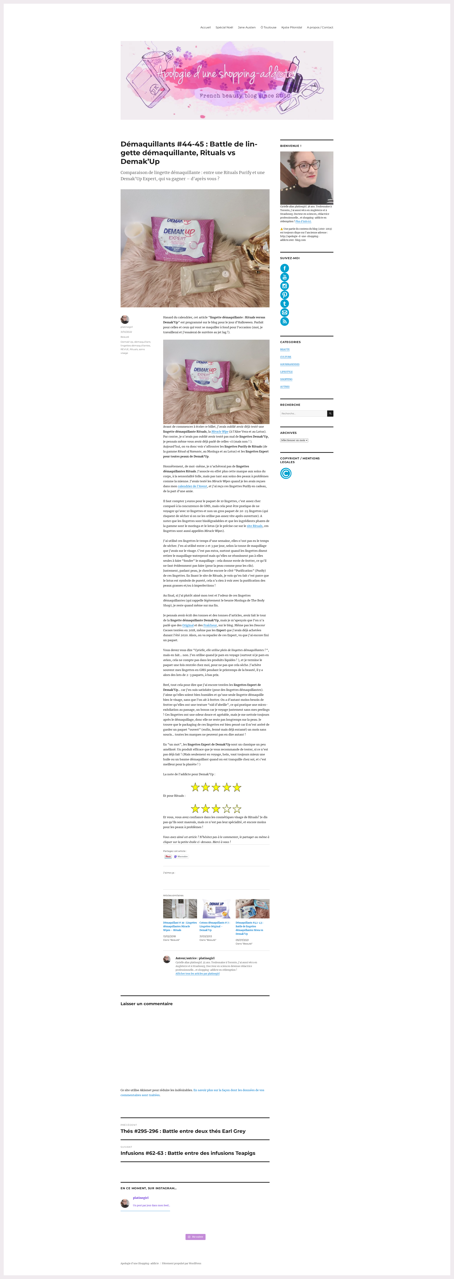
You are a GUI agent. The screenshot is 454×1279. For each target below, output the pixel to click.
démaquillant (142, 341)
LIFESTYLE (286, 371)
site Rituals (254, 526)
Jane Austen (247, 27)
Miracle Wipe (219, 431)
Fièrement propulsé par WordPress (181, 1263)
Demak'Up (127, 341)
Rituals (134, 349)
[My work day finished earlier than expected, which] (225, 1223)
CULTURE (285, 356)
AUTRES (285, 386)
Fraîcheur (210, 625)
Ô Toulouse (268, 27)
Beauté (125, 336)
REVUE (125, 349)
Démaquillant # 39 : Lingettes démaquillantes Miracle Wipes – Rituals (180, 926)
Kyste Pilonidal (291, 27)
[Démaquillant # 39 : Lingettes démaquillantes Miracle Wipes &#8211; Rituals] (180, 908)
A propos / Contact (320, 27)
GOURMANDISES (290, 364)
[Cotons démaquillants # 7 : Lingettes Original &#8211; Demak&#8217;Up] (216, 908)
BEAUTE (285, 349)
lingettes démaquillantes (135, 345)
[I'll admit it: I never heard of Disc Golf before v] (135, 1223)
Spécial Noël (224, 27)
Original (188, 625)
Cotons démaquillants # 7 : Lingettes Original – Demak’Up (215, 926)
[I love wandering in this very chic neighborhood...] (195, 1223)
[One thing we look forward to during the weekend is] (165, 1223)
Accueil (205, 27)
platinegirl (127, 326)
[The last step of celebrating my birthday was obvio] (255, 1223)
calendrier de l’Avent (192, 486)
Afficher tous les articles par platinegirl (198, 973)
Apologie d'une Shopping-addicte (140, 1263)
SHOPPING (286, 379)
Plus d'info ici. (303, 221)
